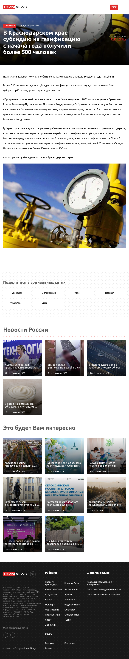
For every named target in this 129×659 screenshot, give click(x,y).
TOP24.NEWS (118, 38)
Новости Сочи (71, 583)
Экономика (50, 625)
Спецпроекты (71, 614)
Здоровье (69, 599)
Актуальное (51, 594)
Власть (49, 599)
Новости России (53, 589)
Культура (50, 604)
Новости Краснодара (51, 583)
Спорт (48, 620)
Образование (52, 609)
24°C (114, 7)
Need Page (31, 648)
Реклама (49, 643)
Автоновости (71, 589)
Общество (70, 609)
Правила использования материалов (99, 583)
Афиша (68, 594)
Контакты (69, 643)
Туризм (68, 620)
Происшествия (52, 614)
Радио (48, 648)
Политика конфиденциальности (104, 589)
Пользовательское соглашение (103, 594)
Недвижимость (72, 604)
